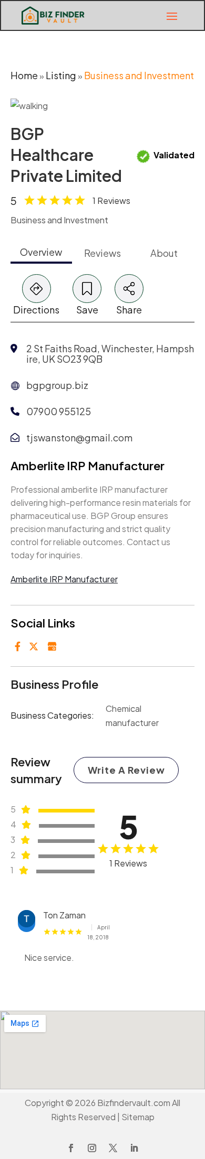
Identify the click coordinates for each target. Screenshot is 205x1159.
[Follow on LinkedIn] (134, 1148)
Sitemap (138, 1116)
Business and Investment (139, 75)
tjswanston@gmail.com (79, 437)
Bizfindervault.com (133, 1102)
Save (87, 310)
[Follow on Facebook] (71, 1148)
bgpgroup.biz (57, 385)
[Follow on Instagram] (92, 1148)
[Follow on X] (113, 1148)
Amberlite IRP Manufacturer (64, 578)
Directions (36, 310)
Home (24, 75)
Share (129, 310)
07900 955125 (58, 411)
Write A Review (126, 770)
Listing (61, 75)
